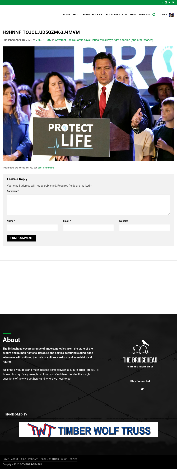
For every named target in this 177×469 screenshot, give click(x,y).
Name (11, 221)
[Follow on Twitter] (169, 2)
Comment (13, 191)
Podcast (98, 14)
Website (123, 221)
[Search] (153, 14)
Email (67, 221)
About (76, 14)
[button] (167, 14)
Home (66, 14)
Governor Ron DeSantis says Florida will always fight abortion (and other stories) (104, 40)
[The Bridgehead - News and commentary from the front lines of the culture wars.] (26, 14)
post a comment (46, 167)
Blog (86, 14)
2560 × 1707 (43, 40)
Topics (143, 14)
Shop (132, 14)
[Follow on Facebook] (163, 2)
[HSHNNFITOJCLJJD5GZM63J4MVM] (88, 103)
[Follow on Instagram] (166, 2)
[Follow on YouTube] (173, 2)
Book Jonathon (116, 14)
